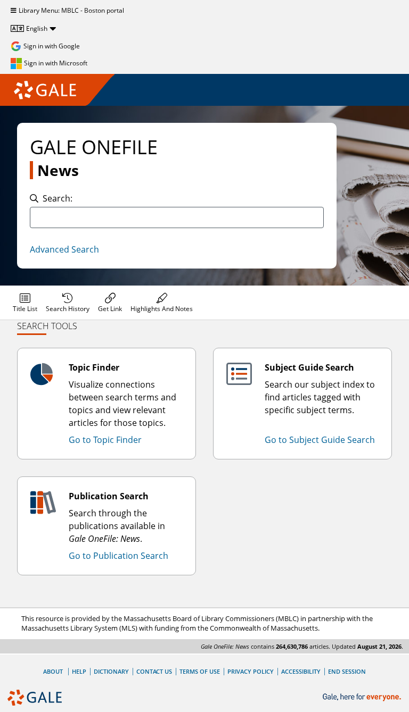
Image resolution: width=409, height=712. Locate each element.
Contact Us (154, 671)
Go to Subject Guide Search (320, 440)
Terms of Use (199, 671)
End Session (347, 671)
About (53, 671)
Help (79, 671)
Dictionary (111, 671)
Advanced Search (64, 249)
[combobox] (177, 217)
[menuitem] (25, 302)
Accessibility (301, 671)
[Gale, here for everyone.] (363, 697)
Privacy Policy (250, 671)
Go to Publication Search (118, 556)
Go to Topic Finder (105, 440)
